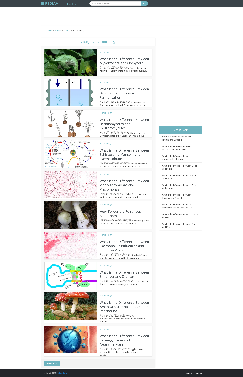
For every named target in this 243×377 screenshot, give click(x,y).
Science (58, 30)
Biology (67, 30)
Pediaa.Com (61, 373)
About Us (198, 373)
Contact (189, 373)
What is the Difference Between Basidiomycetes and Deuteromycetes (124, 123)
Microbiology (106, 52)
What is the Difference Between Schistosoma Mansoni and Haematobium (124, 154)
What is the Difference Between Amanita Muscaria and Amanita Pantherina (124, 306)
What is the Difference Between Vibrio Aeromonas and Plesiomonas (124, 185)
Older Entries (53, 363)
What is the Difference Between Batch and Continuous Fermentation (124, 93)
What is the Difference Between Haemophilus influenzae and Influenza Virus (124, 245)
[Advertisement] (121, 15)
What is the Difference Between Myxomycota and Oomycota (124, 60)
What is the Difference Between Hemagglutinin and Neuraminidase (124, 340)
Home (50, 30)
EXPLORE (69, 3)
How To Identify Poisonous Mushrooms (120, 213)
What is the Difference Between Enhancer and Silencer (124, 274)
